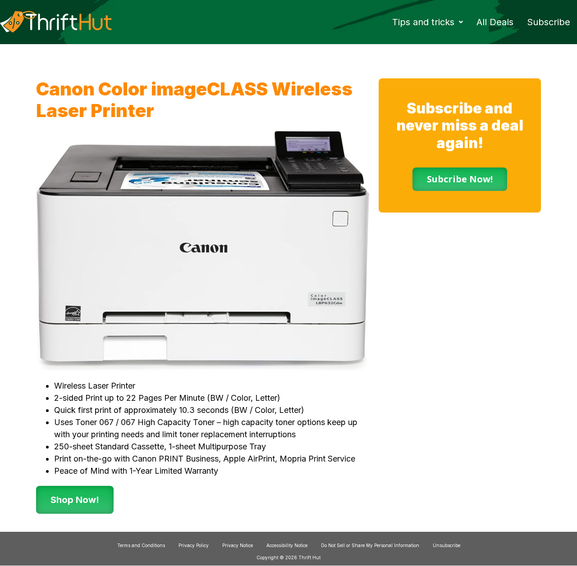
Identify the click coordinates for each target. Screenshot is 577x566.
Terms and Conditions (141, 545)
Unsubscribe (446, 545)
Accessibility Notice (286, 545)
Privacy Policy (194, 545)
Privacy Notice (237, 545)
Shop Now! (74, 499)
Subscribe (548, 22)
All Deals (494, 22)
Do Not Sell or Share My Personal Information (370, 545)
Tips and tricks (423, 22)
